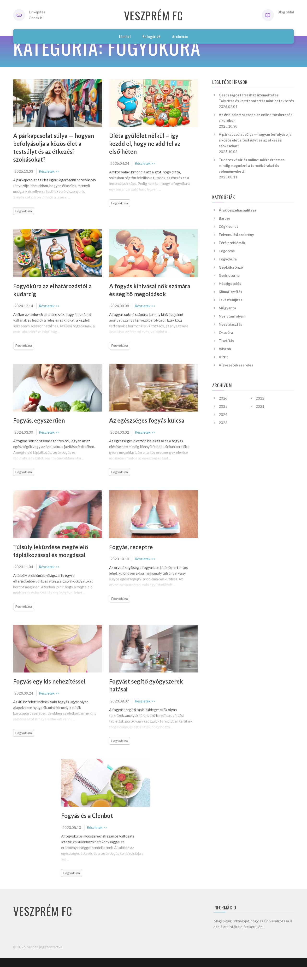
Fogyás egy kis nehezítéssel (49, 681)
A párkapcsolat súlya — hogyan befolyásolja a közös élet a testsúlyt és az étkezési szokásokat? (255, 140)
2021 (260, 406)
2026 (223, 398)
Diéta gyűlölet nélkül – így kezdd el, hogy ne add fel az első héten (144, 143)
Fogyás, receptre (131, 546)
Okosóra (226, 332)
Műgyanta (227, 308)
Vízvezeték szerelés (236, 365)
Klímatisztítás (230, 291)
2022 (260, 398)
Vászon (225, 349)
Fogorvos (227, 251)
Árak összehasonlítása (237, 210)
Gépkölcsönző (231, 267)
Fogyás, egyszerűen (39, 420)
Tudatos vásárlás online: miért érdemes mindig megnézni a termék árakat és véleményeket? (251, 165)
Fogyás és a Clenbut (87, 815)
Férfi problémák (232, 243)
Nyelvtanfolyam (232, 316)
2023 (223, 422)
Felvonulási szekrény (236, 234)
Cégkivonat (228, 226)
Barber (224, 218)
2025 (223, 406)
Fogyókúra (23, 211)
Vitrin (224, 357)
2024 (223, 414)
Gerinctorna (229, 275)
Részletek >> (49, 171)
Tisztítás (226, 340)
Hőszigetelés (230, 283)
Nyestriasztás (230, 324)
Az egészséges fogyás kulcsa (146, 420)
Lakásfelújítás (230, 300)
